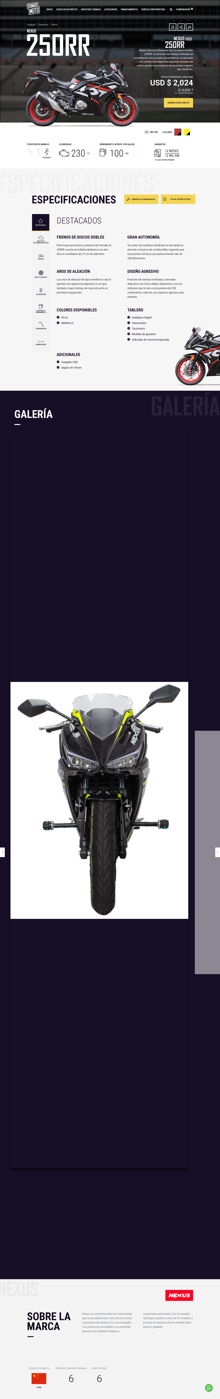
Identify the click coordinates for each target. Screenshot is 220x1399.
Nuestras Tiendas (91, 9)
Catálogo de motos (67, 9)
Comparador (184, 9)
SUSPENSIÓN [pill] (41, 294)
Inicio (50, 9)
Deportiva (43, 24)
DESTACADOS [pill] (40, 225)
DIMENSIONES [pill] (41, 344)
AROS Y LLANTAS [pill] (41, 277)
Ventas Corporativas (153, 9)
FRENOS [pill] (41, 259)
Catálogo (31, 24)
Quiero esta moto (178, 102)
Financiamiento (129, 9)
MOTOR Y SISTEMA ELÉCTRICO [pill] (41, 242)
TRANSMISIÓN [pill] (41, 329)
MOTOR (154, 132)
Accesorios (110, 9)
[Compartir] (181, 27)
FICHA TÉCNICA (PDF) (180, 199)
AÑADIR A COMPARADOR (143, 199)
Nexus (54, 24)
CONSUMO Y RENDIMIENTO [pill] (41, 311)
